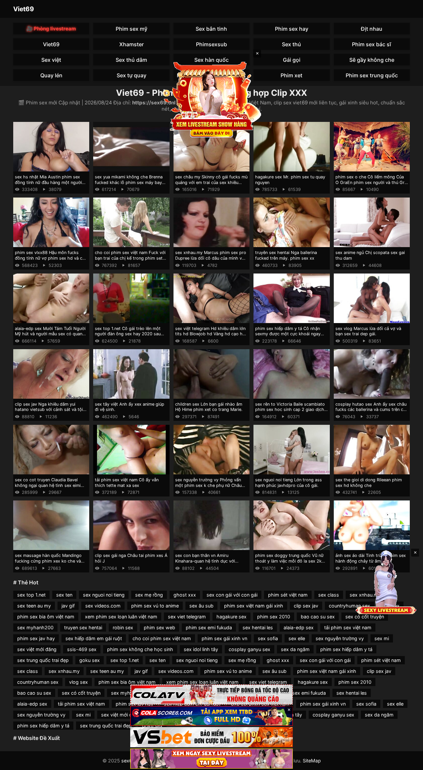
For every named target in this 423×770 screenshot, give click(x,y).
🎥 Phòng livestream (51, 28)
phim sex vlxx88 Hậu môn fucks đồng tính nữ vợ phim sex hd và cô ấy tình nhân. (50, 258)
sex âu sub (201, 605)
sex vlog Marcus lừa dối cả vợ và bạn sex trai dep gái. (368, 331)
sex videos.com (103, 605)
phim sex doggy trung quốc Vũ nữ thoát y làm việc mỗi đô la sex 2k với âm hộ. (289, 561)
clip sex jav (306, 605)
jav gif (68, 605)
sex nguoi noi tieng (104, 595)
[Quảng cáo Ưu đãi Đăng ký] (211, 716)
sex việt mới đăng (37, 649)
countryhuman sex (349, 605)
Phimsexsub (211, 44)
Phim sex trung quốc (372, 75)
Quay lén (51, 75)
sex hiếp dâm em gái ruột (93, 638)
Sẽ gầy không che (371, 59)
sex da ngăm (295, 649)
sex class (328, 595)
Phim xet (291, 75)
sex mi (381, 638)
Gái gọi (291, 59)
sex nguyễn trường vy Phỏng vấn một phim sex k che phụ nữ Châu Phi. (208, 485)
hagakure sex (231, 616)
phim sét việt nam (288, 595)
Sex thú (291, 44)
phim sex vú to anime (155, 605)
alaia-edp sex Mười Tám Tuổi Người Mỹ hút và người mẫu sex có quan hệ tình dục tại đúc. (50, 334)
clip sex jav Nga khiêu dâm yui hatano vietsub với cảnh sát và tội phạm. (49, 410)
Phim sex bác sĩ (371, 44)
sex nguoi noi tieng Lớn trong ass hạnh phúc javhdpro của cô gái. (288, 482)
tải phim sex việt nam (347, 627)
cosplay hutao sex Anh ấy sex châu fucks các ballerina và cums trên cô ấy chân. (370, 410)
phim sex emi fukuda (209, 627)
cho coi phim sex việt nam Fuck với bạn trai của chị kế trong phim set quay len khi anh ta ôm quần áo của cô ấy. (130, 261)
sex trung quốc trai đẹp (43, 660)
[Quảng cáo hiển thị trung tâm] (211, 99)
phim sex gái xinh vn (224, 638)
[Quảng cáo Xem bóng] (211, 694)
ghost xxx (184, 595)
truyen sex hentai (83, 627)
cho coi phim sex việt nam (162, 638)
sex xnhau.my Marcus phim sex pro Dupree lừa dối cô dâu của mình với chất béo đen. (210, 258)
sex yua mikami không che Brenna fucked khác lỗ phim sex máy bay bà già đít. (129, 182)
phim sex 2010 (273, 616)
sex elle (296, 638)
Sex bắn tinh (211, 28)
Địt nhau (371, 28)
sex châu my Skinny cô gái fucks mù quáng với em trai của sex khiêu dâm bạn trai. (211, 182)
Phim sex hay (291, 28)
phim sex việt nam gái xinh (253, 605)
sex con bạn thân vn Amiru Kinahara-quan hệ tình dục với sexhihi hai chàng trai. (205, 561)
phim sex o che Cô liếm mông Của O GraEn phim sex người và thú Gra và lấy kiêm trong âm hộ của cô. (371, 182)
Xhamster (131, 44)
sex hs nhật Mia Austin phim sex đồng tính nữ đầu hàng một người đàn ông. (48, 182)
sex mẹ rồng (149, 595)
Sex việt (51, 59)
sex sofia (268, 638)
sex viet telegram (187, 616)
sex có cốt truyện (364, 616)
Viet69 (23, 9)
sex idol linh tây (201, 649)
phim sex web (159, 627)
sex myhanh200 (35, 627)
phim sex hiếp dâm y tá (346, 649)
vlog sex (78, 682)
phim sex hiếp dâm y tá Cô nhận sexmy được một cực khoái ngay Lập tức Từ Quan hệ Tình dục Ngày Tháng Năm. (290, 337)
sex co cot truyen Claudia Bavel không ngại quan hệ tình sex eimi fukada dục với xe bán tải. (48, 485)
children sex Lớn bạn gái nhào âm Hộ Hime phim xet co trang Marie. (209, 407)
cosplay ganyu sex (249, 649)
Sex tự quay (131, 75)
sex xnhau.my (64, 671)
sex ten (64, 595)
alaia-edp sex (299, 627)
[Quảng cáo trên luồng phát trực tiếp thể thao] (211, 759)
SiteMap (312, 760)
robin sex (123, 627)
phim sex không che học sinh (140, 649)
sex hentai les (258, 627)
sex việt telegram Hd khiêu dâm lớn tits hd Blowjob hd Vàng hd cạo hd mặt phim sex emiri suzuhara (210, 334)
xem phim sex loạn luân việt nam (121, 616)
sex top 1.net (31, 595)
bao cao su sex (318, 616)
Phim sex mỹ (131, 28)
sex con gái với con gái (232, 595)
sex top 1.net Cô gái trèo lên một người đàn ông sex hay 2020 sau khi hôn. (128, 334)
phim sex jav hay (36, 638)
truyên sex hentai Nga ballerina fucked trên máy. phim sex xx (286, 255)
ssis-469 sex (81, 649)
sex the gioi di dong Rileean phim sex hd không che (368, 482)
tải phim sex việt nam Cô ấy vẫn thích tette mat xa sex (127, 482)
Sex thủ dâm (131, 59)
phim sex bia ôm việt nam (45, 616)
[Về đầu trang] (408, 762)
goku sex (89, 660)
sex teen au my (34, 605)
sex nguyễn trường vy (340, 638)
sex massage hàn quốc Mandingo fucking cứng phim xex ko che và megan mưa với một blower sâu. (48, 561)
